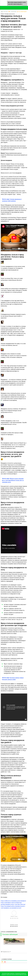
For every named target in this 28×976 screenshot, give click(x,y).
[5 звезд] (14, 13)
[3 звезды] (11, 13)
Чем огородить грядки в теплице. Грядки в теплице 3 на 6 (13, 942)
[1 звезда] (8, 13)
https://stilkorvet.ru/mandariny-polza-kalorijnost (13, 901)
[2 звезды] (9, 13)
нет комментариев (23, 11)
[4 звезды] (12, 13)
